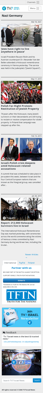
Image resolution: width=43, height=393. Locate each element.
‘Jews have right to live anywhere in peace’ (15, 50)
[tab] (10, 262)
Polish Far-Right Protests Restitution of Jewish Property (20, 107)
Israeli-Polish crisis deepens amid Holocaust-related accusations (18, 165)
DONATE (21, 280)
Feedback (11, 332)
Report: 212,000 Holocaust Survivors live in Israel (17, 224)
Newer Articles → (31, 256)
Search (37, 380)
